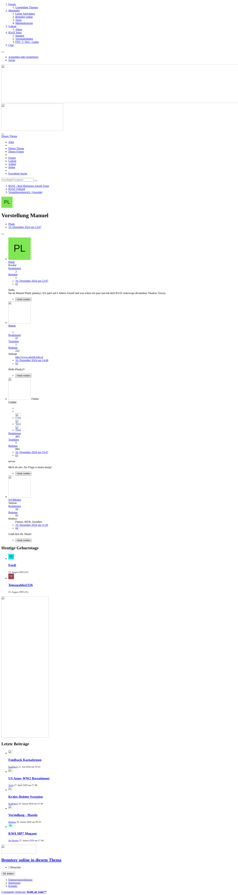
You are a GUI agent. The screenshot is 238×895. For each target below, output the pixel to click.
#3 (16, 455)
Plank (11, 223)
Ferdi (12, 565)
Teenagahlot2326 (20, 585)
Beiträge (13, 274)
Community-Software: (24, 891)
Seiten (11, 167)
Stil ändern (8, 873)
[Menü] (2, 52)
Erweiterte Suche (17, 173)
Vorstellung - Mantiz (22, 815)
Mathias (12, 822)
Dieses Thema (16, 148)
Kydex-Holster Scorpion (25, 797)
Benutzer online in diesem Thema (31, 860)
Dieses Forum (16, 151)
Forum (12, 157)
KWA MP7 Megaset (22, 833)
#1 (16, 284)
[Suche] (2, 134)
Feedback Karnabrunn (24, 760)
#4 (16, 528)
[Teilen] (2, 234)
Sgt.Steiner (13, 840)
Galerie (12, 160)
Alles (11, 142)
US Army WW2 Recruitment (28, 778)
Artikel (12, 164)
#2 (16, 363)
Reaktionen (14, 268)
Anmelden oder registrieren (23, 56)
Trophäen (13, 341)
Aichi (11, 785)
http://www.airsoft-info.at (29, 357)
